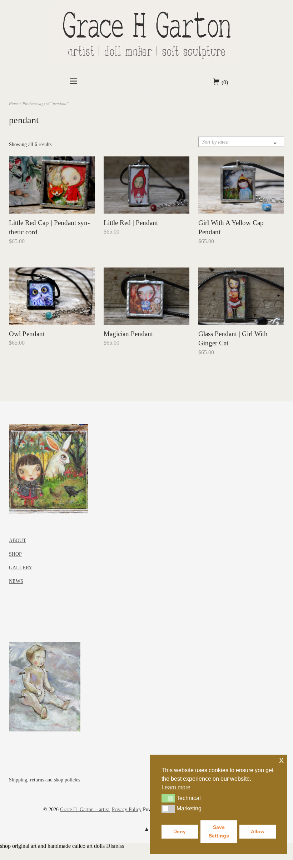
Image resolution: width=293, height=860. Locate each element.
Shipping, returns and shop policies (44, 779)
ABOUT (17, 540)
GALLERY (20, 567)
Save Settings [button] (219, 831)
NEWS (16, 581)
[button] (168, 798)
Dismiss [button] (115, 846)
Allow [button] (257, 831)
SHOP (15, 554)
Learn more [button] (176, 787)
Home (14, 103)
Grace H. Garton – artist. (85, 809)
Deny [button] (179, 831)
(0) (225, 82)
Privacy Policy (126, 809)
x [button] (281, 759)
